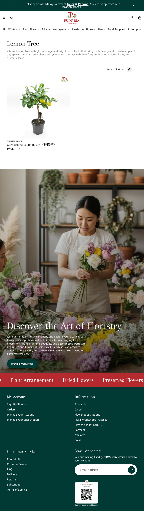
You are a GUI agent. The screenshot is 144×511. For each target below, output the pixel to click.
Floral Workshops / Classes (91, 419)
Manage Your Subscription (23, 419)
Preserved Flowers (102, 380)
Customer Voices (17, 464)
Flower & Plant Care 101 (89, 424)
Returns (11, 479)
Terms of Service (17, 489)
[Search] (11, 18)
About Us (80, 404)
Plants (101, 29)
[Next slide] (133, 5)
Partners (80, 430)
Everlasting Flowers (83, 29)
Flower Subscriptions (87, 414)
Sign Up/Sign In (16, 404)
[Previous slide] (8, 5)
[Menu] (4, 18)
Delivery (12, 474)
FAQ (9, 469)
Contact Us (13, 459)
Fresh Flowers (31, 29)
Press (78, 440)
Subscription (14, 484)
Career (79, 409)
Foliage (45, 29)
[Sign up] (131, 470)
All (4, 29)
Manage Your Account (20, 414)
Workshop (14, 29)
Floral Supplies (116, 29)
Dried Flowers (57, 380)
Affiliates (80, 435)
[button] (119, 69)
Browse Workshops (22, 363)
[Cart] (140, 18)
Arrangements (61, 29)
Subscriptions (135, 29)
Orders (11, 409)
